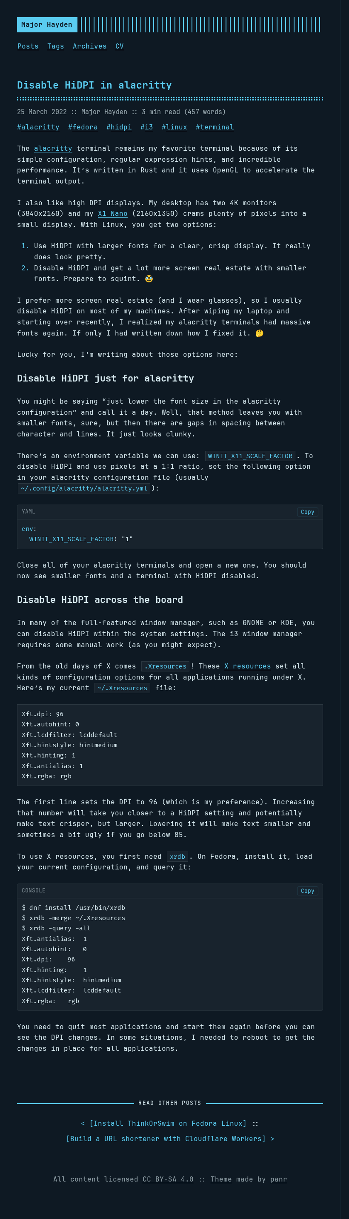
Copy (308, 512)
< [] (164, 1123)
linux (176, 127)
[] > (170, 1138)
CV (119, 46)
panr (278, 1179)
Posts (28, 46)
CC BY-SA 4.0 (168, 1179)
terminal (217, 127)
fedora (85, 127)
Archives (90, 46)
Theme (221, 1179)
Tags (55, 46)
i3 (149, 127)
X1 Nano (113, 213)
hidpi (121, 127)
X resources (247, 666)
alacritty (40, 127)
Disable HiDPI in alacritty (94, 85)
